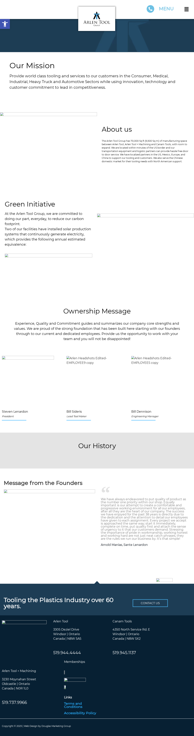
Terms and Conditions (73, 705)
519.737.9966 (14, 702)
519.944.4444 (67, 652)
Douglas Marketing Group (56, 725)
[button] (187, 9)
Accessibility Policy (80, 713)
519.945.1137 (124, 652)
